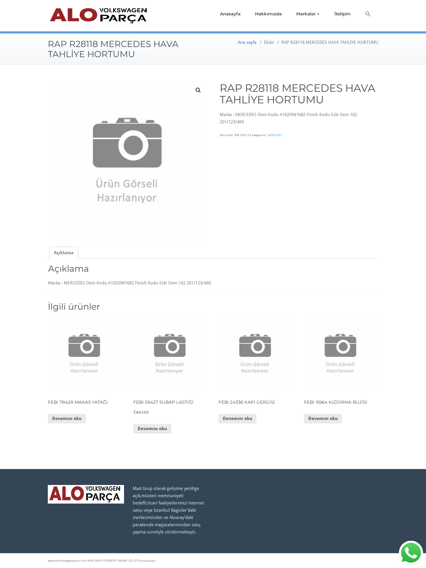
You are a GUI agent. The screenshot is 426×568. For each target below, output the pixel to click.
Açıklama (64, 252)
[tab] (63, 253)
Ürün (269, 42)
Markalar (306, 14)
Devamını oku (66, 418)
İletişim (342, 14)
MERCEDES (275, 135)
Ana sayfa (247, 42)
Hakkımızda (268, 14)
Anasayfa (230, 14)
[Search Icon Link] (368, 14)
